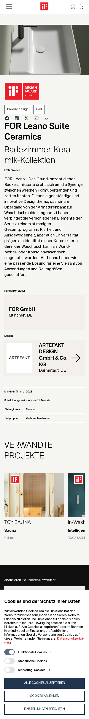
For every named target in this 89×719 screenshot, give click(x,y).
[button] (70, 7)
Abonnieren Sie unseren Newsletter (30, 580)
